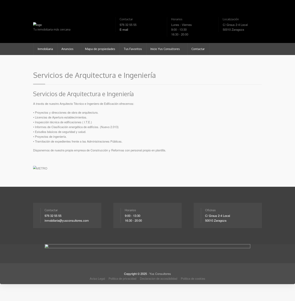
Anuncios (67, 49)
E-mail (124, 29)
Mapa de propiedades (100, 49)
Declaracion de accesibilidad (158, 278)
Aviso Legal (97, 278)
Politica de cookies (193, 278)
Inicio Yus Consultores (165, 49)
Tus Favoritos (133, 49)
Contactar (198, 49)
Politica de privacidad (122, 278)
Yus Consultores (160, 273)
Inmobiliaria (45, 49)
